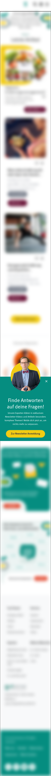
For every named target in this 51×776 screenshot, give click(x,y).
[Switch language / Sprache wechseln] (41, 4)
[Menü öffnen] (47, 4)
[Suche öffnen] (35, 4)
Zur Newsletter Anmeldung (25, 433)
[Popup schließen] (46, 381)
